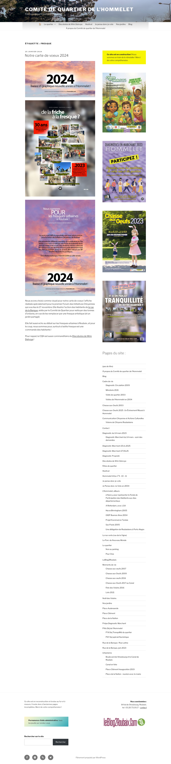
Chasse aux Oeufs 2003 (112, 405)
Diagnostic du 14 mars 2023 (114, 433)
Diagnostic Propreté (111, 456)
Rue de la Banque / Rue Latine (115, 643)
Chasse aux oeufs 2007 (116, 568)
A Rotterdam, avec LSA (116, 505)
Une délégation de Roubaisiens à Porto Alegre (125, 529)
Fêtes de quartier (109, 466)
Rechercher (61, 742)
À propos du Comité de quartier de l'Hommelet (122, 371)
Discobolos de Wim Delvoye (70, 24)
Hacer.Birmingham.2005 (116, 510)
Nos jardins (121, 24)
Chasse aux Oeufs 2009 (116, 573)
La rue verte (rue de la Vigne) (114, 535)
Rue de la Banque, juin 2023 (114, 648)
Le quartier (48, 24)
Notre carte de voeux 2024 (47, 55)
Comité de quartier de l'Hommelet (79, 9)
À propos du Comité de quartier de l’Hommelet (85, 28)
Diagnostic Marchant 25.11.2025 (116, 446)
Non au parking (112, 549)
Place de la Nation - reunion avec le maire (123, 674)
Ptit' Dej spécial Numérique (117, 637)
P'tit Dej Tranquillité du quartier (119, 632)
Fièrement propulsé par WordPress (91, 757)
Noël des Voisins (109, 598)
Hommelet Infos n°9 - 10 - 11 (114, 476)
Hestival (88, 24)
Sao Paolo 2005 (113, 524)
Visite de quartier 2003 (115, 395)
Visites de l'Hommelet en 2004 (119, 399)
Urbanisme (107, 653)
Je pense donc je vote (104, 24)
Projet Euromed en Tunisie (117, 520)
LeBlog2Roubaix (109, 560)
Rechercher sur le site (34, 736)
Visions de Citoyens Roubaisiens (119, 422)
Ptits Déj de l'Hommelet (112, 628)
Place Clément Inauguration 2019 (120, 669)
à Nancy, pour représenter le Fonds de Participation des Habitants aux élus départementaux (122, 498)
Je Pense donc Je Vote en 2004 (115, 486)
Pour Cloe (110, 554)
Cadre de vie (107, 381)
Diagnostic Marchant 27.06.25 (115, 451)
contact (143, 707)
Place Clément (108, 613)
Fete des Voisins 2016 (115, 588)
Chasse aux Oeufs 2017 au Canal (120, 583)
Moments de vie (109, 565)
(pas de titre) (107, 366)
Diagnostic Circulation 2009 (118, 385)
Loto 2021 (110, 592)
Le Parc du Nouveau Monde (114, 540)
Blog (130, 24)
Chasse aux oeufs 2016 (116, 578)
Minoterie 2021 (112, 390)
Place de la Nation (110, 618)
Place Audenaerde (110, 608)
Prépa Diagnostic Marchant (114, 623)
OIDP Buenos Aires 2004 (116, 515)
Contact (105, 428)
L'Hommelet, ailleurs (111, 491)
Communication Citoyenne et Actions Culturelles (123, 418)
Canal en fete (111, 664)
